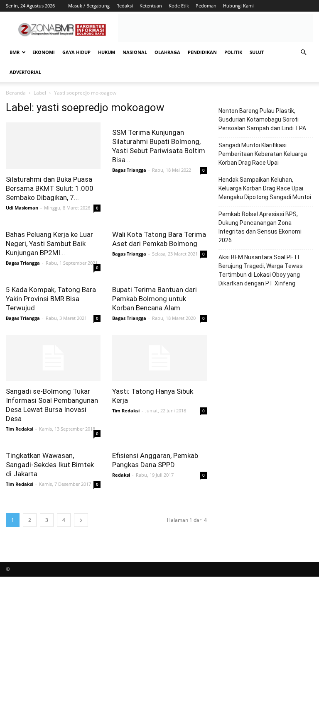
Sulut (257, 52)
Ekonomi (43, 52)
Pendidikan (202, 52)
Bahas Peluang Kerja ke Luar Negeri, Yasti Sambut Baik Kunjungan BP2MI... (49, 243)
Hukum (106, 52)
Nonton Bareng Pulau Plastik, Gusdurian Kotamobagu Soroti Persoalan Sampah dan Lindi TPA (262, 119)
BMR (15, 52)
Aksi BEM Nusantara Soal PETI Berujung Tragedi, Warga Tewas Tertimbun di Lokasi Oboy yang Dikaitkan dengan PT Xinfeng (260, 270)
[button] (303, 52)
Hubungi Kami (238, 5)
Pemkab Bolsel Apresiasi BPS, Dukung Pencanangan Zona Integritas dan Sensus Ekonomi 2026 (260, 227)
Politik (233, 52)
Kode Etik (179, 5)
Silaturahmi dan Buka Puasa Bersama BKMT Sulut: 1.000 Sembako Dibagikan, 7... (49, 188)
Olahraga (167, 52)
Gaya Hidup (76, 52)
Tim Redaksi (19, 429)
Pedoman (206, 5)
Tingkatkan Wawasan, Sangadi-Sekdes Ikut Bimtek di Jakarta (50, 464)
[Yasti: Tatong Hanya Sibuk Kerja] (159, 358)
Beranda (16, 92)
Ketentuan (151, 5)
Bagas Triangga (129, 170)
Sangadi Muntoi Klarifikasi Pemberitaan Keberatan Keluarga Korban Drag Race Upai (262, 154)
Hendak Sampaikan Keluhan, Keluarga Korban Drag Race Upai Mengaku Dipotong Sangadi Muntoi (264, 188)
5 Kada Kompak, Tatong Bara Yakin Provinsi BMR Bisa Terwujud (51, 298)
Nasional (135, 52)
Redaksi (124, 5)
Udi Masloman (22, 208)
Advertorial (25, 72)
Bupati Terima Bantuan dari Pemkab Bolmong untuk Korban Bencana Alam (154, 298)
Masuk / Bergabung (89, 5)
